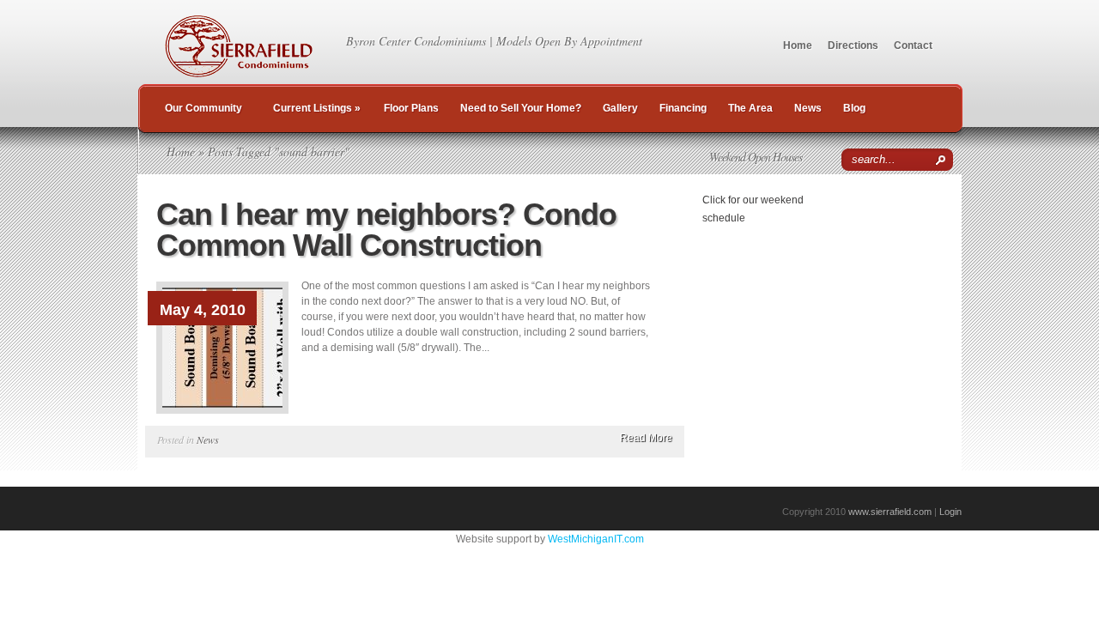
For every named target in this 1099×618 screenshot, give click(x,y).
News (808, 108)
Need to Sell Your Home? (520, 108)
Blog (854, 108)
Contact (913, 45)
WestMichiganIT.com (596, 539)
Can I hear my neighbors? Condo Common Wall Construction (386, 230)
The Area (750, 108)
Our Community (203, 108)
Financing (683, 108)
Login (950, 511)
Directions (853, 45)
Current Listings (317, 108)
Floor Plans (411, 108)
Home (797, 45)
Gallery (620, 108)
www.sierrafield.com (890, 511)
